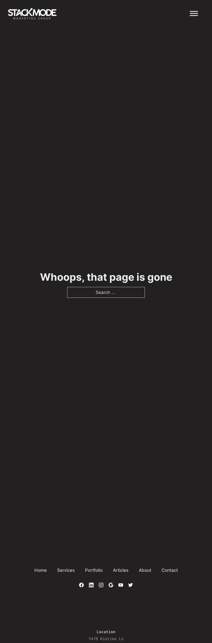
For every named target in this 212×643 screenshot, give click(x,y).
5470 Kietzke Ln (106, 639)
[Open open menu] (194, 13)
